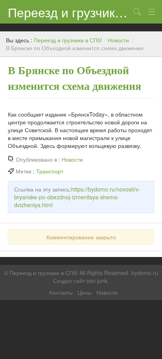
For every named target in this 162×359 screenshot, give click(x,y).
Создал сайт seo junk (80, 280)
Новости (118, 40)
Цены (84, 292)
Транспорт (49, 171)
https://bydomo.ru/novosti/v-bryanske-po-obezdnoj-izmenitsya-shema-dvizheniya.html (77, 197)
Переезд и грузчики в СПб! (69, 12)
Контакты (61, 292)
